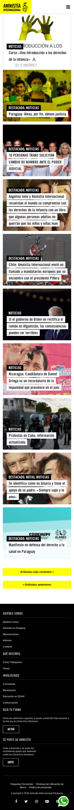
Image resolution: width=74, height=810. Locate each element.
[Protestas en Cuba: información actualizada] (37, 424)
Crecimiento (9, 684)
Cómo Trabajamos (12, 662)
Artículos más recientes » (37, 571)
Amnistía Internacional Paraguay (15, 7)
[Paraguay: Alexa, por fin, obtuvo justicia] (37, 96)
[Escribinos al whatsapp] (63, 801)
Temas (6, 668)
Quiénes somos (11, 622)
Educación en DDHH (13, 696)
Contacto (7, 646)
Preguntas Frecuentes (21, 784)
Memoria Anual (10, 634)
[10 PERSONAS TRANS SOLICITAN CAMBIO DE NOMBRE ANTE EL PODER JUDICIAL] (37, 151)
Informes (7, 640)
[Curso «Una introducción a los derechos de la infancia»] (37, 41)
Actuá (11, 729)
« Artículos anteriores (37, 584)
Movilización (9, 690)
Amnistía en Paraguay (14, 628)
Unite (11, 762)
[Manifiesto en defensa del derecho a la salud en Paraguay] (37, 534)
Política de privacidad (40, 787)
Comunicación (10, 702)
